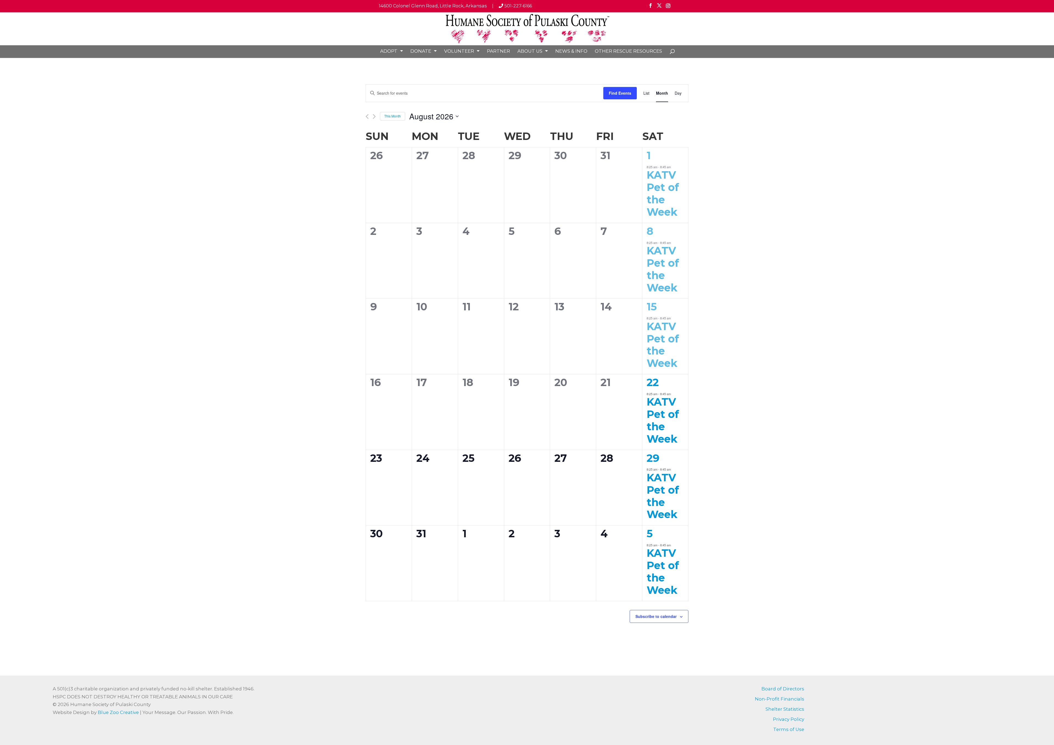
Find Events (620, 93)
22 (653, 382)
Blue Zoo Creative (118, 712)
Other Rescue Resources (628, 51)
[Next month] (374, 116)
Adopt (388, 51)
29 (653, 458)
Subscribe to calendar (656, 616)
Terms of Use (788, 729)
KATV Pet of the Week (663, 193)
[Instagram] (668, 7)
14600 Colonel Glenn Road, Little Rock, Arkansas (433, 6)
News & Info (571, 51)
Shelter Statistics (785, 709)
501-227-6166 (517, 6)
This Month (392, 116)
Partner (498, 51)
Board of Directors (782, 688)
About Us (529, 51)
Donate (420, 51)
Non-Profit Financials (779, 699)
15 (652, 306)
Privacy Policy (788, 719)
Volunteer (459, 51)
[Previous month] (367, 116)
